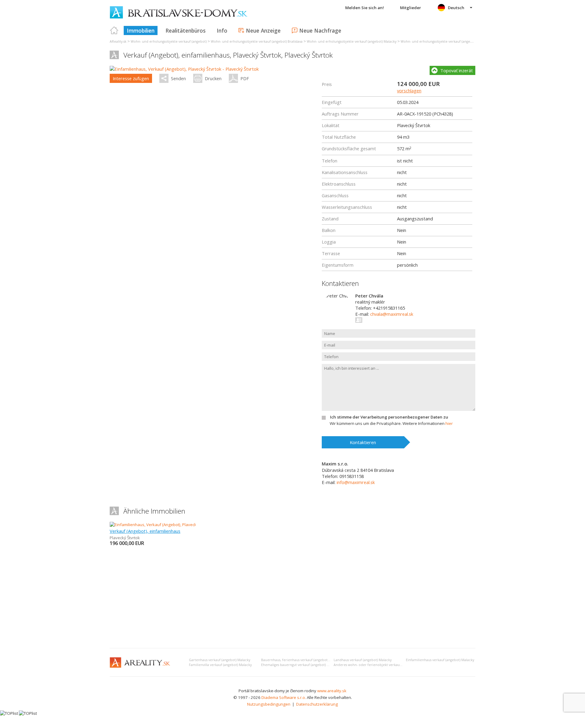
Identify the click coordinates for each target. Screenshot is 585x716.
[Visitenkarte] (359, 320)
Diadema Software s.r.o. (283, 697)
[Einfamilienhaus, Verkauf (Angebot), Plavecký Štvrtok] (158, 524)
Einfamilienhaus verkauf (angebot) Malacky (440, 660)
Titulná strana (114, 30)
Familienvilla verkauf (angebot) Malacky (220, 665)
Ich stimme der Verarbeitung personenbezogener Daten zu (389, 417)
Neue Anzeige (263, 30)
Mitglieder (410, 7)
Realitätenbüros (185, 30)
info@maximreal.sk (356, 482)
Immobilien (140, 30)
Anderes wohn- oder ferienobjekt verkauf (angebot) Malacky (382, 665)
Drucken (213, 78)
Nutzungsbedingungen (268, 704)
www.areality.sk (331, 690)
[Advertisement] (292, 597)
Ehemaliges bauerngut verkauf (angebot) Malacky (300, 665)
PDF (244, 78)
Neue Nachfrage (320, 30)
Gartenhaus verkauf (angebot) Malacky (219, 660)
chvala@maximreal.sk (391, 314)
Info (222, 30)
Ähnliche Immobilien (154, 511)
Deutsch (456, 7)
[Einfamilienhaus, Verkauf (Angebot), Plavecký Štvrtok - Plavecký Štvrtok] (184, 69)
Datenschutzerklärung (317, 704)
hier (449, 423)
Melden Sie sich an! (364, 7)
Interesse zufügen (131, 78)
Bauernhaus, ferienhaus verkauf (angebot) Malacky (301, 660)
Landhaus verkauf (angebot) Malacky (363, 660)
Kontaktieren (363, 442)
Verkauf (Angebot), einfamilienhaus (145, 531)
